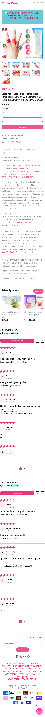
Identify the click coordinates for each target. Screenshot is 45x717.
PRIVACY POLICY (18, 671)
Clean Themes (26, 688)
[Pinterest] (21, 656)
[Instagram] (28, 656)
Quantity (5, 109)
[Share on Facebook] (9, 135)
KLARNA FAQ (35, 671)
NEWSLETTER (13, 679)
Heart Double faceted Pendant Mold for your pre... (11, 314)
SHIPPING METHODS (14, 664)
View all (38, 291)
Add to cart (22, 120)
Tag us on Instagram (10, 138)
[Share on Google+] (18, 135)
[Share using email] (22, 135)
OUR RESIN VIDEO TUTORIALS (18, 669)
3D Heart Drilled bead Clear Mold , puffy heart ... (33, 314)
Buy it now (23, 127)
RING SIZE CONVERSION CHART (27, 666)
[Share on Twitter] (12, 135)
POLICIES (6, 666)
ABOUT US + (10, 674)
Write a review (17, 341)
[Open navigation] (3, 3)
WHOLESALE (24, 674)
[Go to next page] (28, 468)
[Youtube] (24, 656)
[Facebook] (17, 656)
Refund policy (21, 676)
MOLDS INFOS (8, 252)
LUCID (32, 676)
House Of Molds (30, 685)
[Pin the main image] (15, 135)
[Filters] (37, 341)
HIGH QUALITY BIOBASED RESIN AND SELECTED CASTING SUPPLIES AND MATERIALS (21, 174)
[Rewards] (39, 711)
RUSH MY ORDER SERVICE (18, 274)
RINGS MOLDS (8, 89)
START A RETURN (29, 679)
